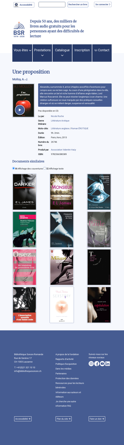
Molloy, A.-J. (20, 79)
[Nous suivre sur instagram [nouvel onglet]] (91, 363)
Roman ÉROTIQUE (79, 128)
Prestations (42, 50)
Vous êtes (21, 50)
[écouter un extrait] (20, 110)
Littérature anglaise (60, 128)
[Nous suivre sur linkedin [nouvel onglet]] (107, 363)
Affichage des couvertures (30, 168)
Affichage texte (56, 168)
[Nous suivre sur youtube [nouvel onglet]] (102, 363)
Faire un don (95, 419)
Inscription (82, 50)
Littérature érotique (60, 120)
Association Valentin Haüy (63, 149)
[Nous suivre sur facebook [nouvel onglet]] (96, 363)
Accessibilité (26, 5)
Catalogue (62, 50)
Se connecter (102, 4)
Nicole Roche (57, 116)
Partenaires (61, 373)
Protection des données (67, 378)
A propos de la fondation (67, 354)
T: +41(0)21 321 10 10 (24, 367)
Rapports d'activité (65, 359)
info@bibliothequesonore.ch (27, 371)
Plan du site (62, 419)
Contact (103, 50)
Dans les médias (63, 368)
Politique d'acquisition (66, 364)
